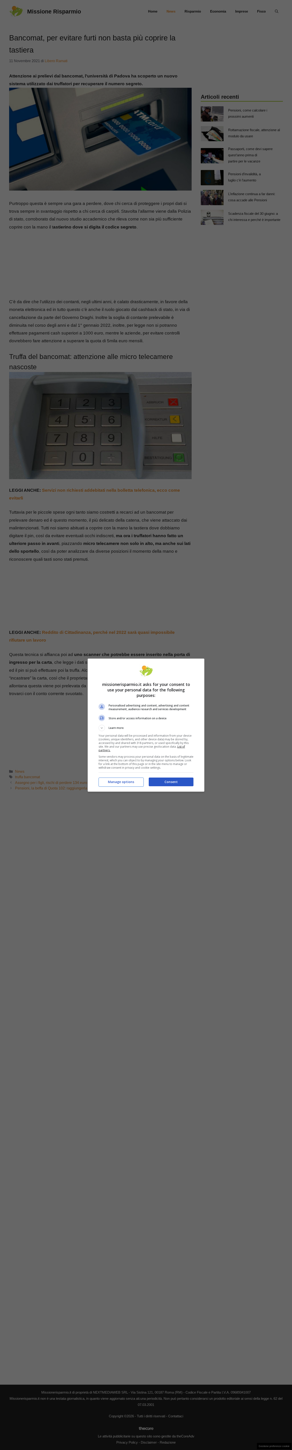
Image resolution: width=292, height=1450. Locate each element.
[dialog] (146, 725)
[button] (146, 728)
